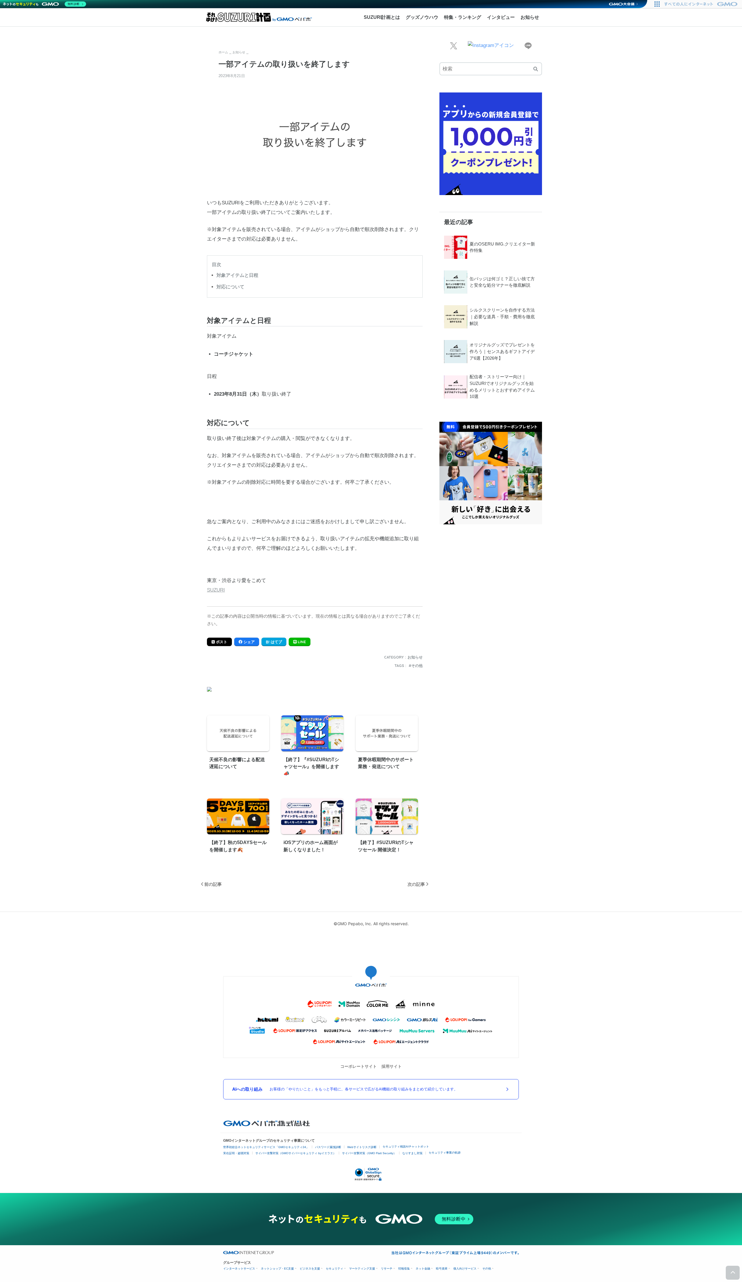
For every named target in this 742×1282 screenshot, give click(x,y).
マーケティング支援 (362, 1268)
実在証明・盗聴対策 (236, 1153)
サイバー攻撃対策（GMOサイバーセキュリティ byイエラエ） (295, 1153)
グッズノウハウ (422, 17)
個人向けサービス (465, 1268)
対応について (230, 286)
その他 (417, 665)
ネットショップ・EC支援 (277, 1268)
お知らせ (530, 17)
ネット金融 (423, 1268)
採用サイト (391, 1066)
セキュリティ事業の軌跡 (445, 1152)
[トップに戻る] (733, 1273)
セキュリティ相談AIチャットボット (406, 1146)
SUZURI (216, 590)
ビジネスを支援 (310, 1268)
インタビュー (501, 17)
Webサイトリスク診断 (362, 1147)
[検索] (535, 68)
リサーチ (386, 1268)
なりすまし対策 (412, 1153)
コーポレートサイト (358, 1066)
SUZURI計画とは (382, 17)
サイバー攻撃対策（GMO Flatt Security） (369, 1153)
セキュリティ (334, 1268)
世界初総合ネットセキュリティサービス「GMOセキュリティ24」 (266, 1147)
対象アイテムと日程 (237, 275)
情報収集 (404, 1268)
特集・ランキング (462, 17)
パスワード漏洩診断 (328, 1147)
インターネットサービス (239, 1268)
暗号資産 (442, 1268)
